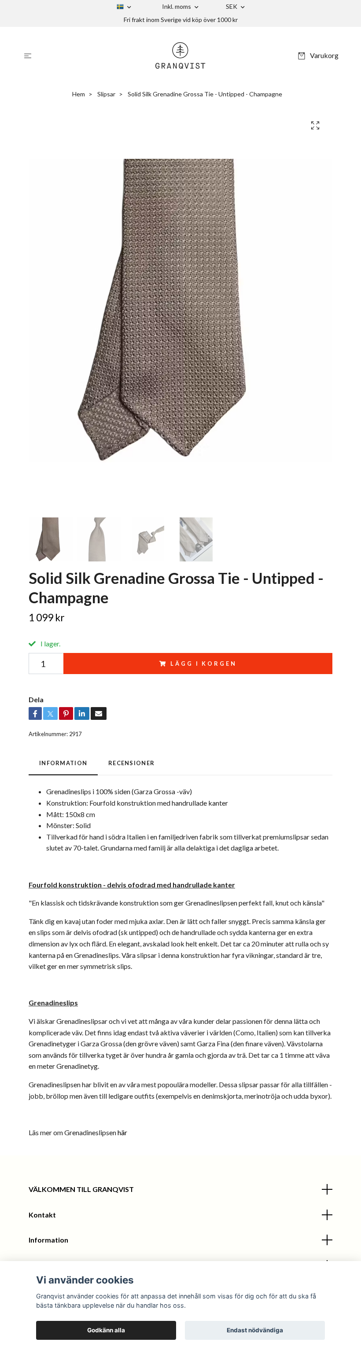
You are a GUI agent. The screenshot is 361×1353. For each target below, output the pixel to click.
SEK (232, 6)
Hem (78, 94)
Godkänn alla (106, 1330)
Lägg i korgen (203, 663)
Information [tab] (63, 762)
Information (48, 1240)
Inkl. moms (177, 6)
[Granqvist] (180, 55)
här (122, 1132)
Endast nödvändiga (255, 1330)
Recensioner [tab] (131, 762)
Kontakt (42, 1214)
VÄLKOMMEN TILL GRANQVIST (81, 1189)
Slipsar (106, 94)
